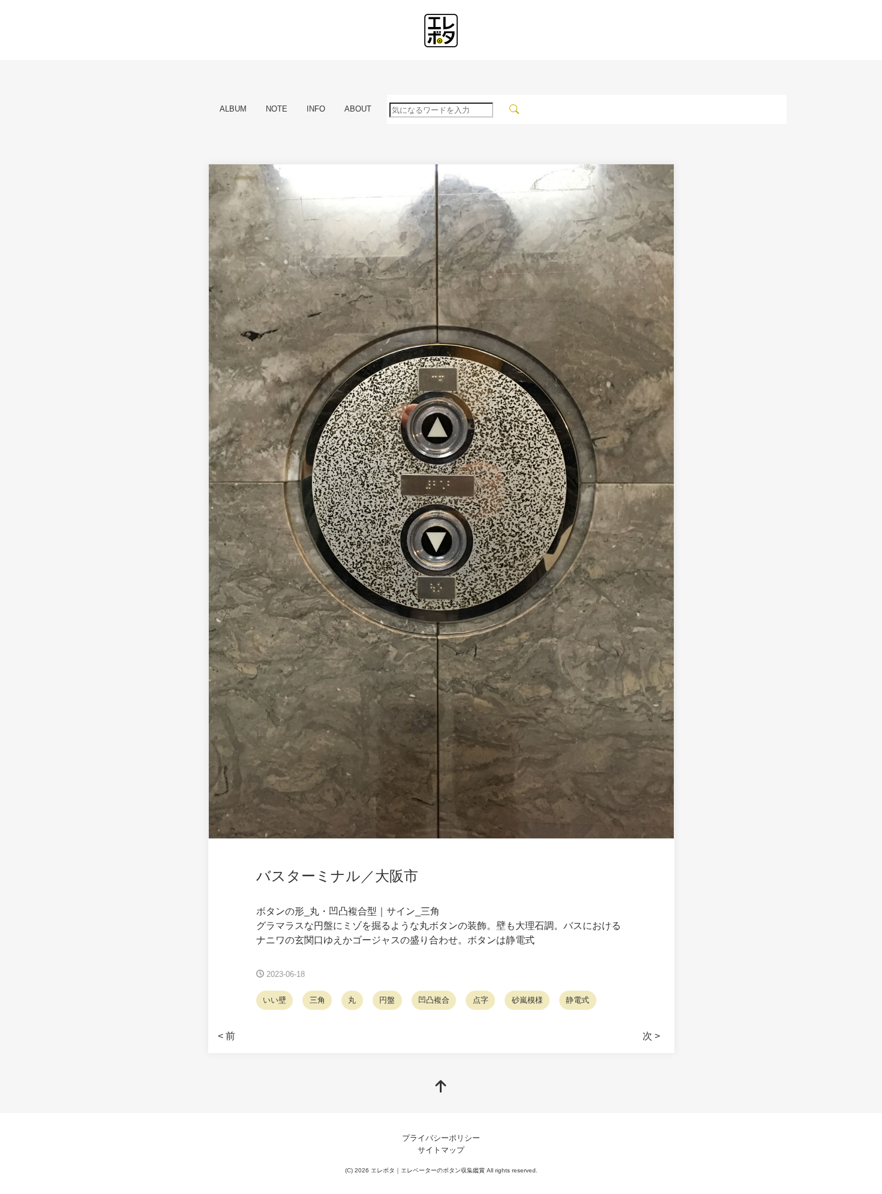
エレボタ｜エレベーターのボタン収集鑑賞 (428, 1170)
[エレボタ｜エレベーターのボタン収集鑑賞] (441, 31)
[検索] (514, 109)
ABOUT (357, 108)
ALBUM (233, 108)
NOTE (276, 108)
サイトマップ (441, 1149)
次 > (651, 1036)
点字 (480, 999)
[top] (441, 1087)
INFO (316, 108)
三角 (317, 999)
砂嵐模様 (527, 999)
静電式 (577, 999)
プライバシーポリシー (441, 1137)
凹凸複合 (433, 999)
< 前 (226, 1036)
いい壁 (274, 999)
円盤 (387, 999)
